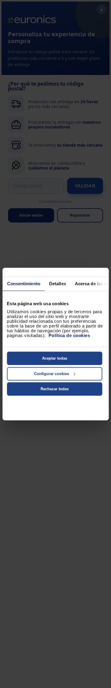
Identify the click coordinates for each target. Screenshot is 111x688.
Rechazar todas (55, 389)
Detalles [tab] (57, 283)
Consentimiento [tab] (23, 283)
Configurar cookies (51, 374)
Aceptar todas (54, 358)
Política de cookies (69, 335)
